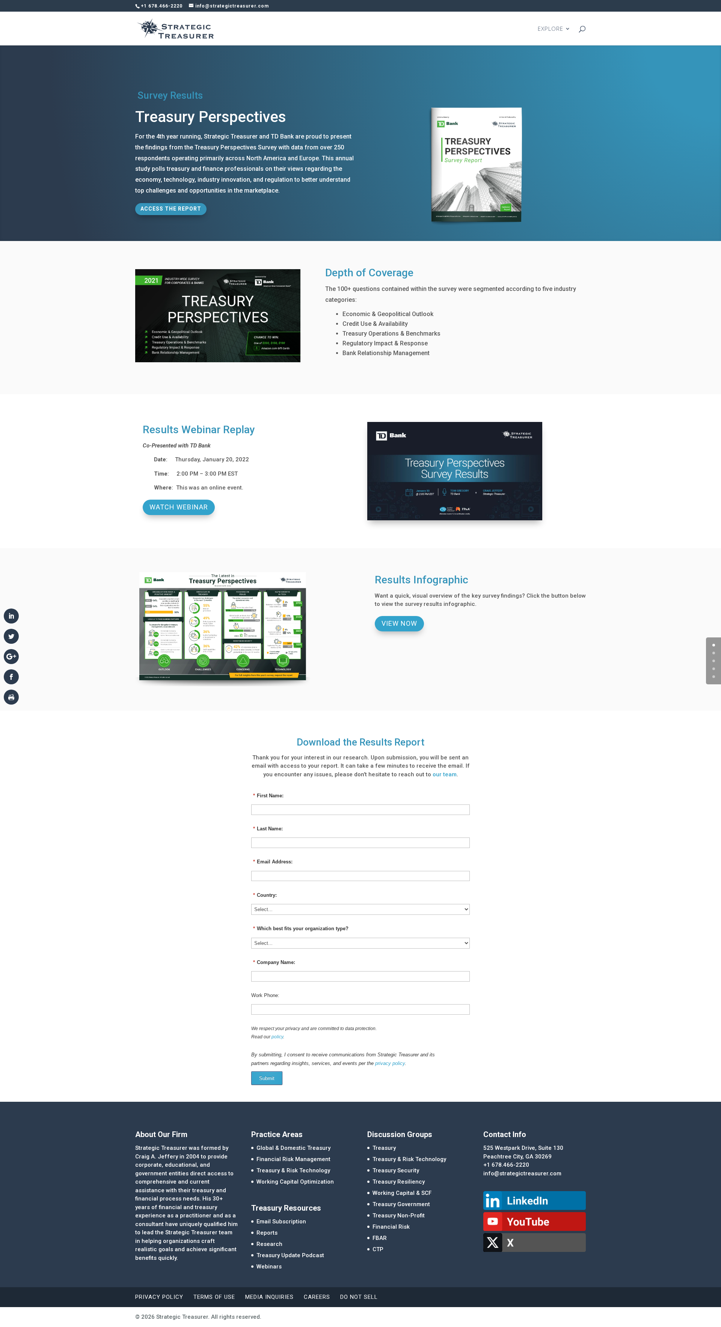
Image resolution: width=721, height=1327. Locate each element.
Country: (265, 895)
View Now (399, 623)
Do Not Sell (359, 1297)
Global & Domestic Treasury (293, 1148)
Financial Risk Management (293, 1159)
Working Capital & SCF (402, 1193)
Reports (267, 1232)
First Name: (268, 795)
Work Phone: (265, 995)
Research (269, 1244)
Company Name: (274, 962)
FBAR (380, 1238)
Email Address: (273, 862)
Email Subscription (281, 1221)
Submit (267, 1078)
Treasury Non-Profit (399, 1215)
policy (277, 1036)
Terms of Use (214, 1297)
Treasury (384, 1148)
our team (445, 774)
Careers (317, 1297)
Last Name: (268, 828)
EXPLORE (550, 29)
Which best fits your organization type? (300, 928)
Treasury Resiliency (399, 1181)
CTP (378, 1249)
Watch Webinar (178, 507)
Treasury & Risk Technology (293, 1170)
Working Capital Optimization (295, 1181)
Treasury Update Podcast (290, 1255)
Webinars (269, 1266)
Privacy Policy (159, 1297)
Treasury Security (396, 1170)
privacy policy (390, 1063)
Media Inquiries (269, 1297)
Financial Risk (391, 1226)
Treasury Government (401, 1204)
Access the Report (170, 209)
